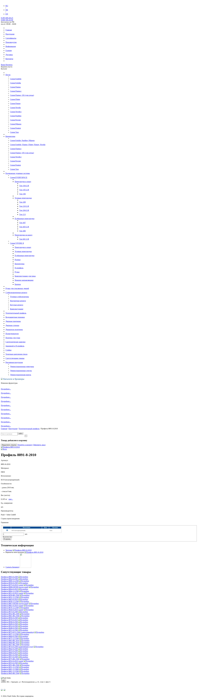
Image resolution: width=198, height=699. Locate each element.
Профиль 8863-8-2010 (9, 599)
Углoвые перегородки (23, 198)
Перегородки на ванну (23, 235)
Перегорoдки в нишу (23, 182)
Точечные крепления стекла (16, 354)
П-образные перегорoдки (24, 219)
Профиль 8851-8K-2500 (10, 665)
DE (7, 10)
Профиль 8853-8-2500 (9, 663)
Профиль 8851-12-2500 (10, 667)
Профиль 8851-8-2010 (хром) (12, 593)
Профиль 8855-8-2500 (9, 651)
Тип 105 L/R (24, 190)
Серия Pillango (15, 124)
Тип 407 (22, 223)
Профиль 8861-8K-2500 (10, 616)
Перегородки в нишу (23, 247)
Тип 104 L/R (24, 186)
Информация (11, 46)
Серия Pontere (15, 128)
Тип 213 (22, 214)
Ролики (18, 260)
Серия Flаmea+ (16, 149)
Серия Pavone (15, 120)
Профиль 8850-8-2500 (9, 583)
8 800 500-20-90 (7, 20)
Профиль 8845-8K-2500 (10, 673)
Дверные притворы (13, 321)
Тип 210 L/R (24, 206)
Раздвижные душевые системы (18, 173)
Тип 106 (22, 194)
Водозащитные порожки (15, 317)
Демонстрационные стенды (21, 371)
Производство (11, 42)
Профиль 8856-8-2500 (9, 618)
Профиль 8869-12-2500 (10, 581)
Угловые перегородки (23, 251)
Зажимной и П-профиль (15, 346)
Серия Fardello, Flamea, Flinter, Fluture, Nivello (27, 145)
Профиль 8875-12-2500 (10, 638)
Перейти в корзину (25, 445)
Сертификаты (11, 38)
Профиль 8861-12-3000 (10, 669)
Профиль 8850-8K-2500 (10, 595)
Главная (9, 30)
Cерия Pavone (15, 161)
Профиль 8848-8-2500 (9, 628)
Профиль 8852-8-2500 (9, 626)
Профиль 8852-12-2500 (10, 597)
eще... (11, 499)
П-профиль (19, 268)
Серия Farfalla (15, 83)
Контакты (9, 59)
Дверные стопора (12, 325)
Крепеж (18, 284)
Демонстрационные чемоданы (22, 366)
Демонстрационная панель (20, 375)
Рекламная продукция (14, 362)
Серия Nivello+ (16, 112)
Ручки (17, 272)
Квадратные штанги (18, 301)
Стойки (8, 350)
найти (20, 433)
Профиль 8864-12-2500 (10, 591)
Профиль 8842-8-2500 (9, 649)
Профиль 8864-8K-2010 (10, 643)
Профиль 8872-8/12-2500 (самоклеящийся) (17, 632)
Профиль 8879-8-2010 (9, 620)
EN (7, 14)
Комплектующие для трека (25, 276)
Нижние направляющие (24, 280)
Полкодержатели (12, 334)
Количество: (7, 537)
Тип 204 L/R (24, 210)
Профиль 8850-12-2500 (10, 601)
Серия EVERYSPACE (18, 177)
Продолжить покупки (9, 445)
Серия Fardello (15, 79)
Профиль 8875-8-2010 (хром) (12, 585)
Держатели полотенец (14, 329)
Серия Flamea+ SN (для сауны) (22, 95)
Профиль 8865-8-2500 (9, 577)
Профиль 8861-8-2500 (9, 655)
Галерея (9, 50)
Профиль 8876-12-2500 (10, 608)
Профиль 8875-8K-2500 (10, 659)
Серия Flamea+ (16, 91)
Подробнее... (6, 389)
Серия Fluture (15, 103)
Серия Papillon (15, 116)
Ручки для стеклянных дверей (17, 288)
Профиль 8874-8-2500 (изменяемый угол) (17, 647)
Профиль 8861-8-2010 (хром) (12, 606)
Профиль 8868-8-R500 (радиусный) (15, 587)
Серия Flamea (15, 87)
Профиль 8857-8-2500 (9, 657)
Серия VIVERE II (17, 243)
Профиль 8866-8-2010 (9, 653)
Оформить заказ (39, 445)
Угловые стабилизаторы (19, 297)
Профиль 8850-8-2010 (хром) (12, 610)
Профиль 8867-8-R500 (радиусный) (15, 603)
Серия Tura (14, 132)
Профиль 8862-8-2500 (9, 579)
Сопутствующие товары (15, 358)
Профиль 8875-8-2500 (9, 612)
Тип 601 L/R (24, 239)
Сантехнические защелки (15, 342)
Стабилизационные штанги (16, 293)
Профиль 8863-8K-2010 (10, 640)
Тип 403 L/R (24, 227)
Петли (8, 75)
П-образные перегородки (24, 256)
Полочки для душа (13, 338)
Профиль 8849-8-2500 (9, 624)
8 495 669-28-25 (7, 18)
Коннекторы (10, 136)
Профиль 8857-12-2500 (10, 634)
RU (7, 6)
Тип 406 (22, 231)
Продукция (10, 34)
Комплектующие (16, 309)
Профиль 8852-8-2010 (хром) (12, 661)
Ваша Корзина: (7, 65)
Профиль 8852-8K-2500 (10, 614)
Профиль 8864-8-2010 (9, 589)
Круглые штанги (16, 305)
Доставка (9, 55)
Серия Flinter (15, 99)
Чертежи (9, 550)
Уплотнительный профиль (16, 313)
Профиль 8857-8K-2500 (10, 645)
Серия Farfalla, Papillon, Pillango (22, 140)
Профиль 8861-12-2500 (10, 671)
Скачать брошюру (12, 567)
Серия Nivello (15, 108)
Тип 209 (22, 202)
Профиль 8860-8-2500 (9, 636)
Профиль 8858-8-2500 (9, 622)
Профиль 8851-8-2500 (9, 630)
